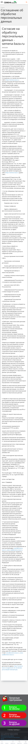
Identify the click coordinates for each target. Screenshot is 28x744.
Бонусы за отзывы (14, 715)
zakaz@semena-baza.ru (12, 653)
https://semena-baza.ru (12, 80)
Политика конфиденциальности (8, 740)
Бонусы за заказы (14, 708)
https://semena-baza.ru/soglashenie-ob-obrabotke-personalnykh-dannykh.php (12, 667)
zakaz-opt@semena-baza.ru (14, 550)
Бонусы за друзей (14, 723)
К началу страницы (13, 730)
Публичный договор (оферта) (7, 736)
